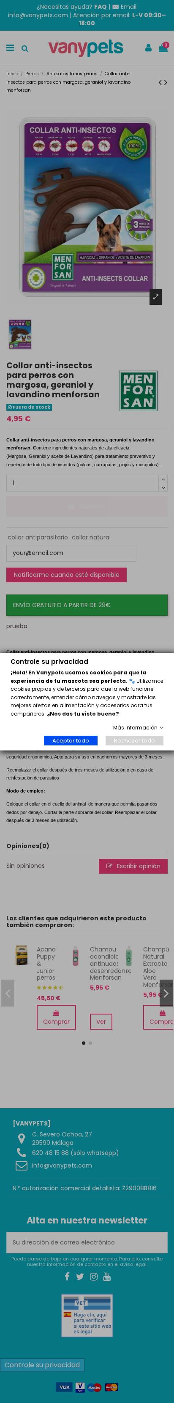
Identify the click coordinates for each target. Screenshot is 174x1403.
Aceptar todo (70, 741)
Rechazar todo (134, 741)
